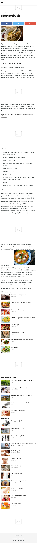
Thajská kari (14, 347)
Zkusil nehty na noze (17, 488)
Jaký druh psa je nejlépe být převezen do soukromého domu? (23, 444)
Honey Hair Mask (16, 503)
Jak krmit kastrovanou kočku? (20, 403)
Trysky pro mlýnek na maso (19, 421)
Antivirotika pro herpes (18, 410)
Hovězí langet (15, 325)
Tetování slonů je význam (19, 481)
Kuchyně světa (10, 12)
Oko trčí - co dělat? (17, 458)
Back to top (18, 535)
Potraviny (3, 12)
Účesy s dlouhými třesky (18, 496)
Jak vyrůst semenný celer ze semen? (22, 380)
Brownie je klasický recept (19, 295)
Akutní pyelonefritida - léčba (19, 388)
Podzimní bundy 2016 (17, 436)
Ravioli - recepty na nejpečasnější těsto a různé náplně (23, 318)
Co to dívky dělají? (16, 451)
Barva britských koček (17, 428)
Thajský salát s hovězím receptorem (22, 340)
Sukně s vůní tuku (16, 473)
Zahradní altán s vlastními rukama (21, 395)
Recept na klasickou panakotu (20, 310)
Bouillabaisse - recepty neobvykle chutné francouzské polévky (21, 303)
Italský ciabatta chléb (17, 332)
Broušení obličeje (16, 466)
